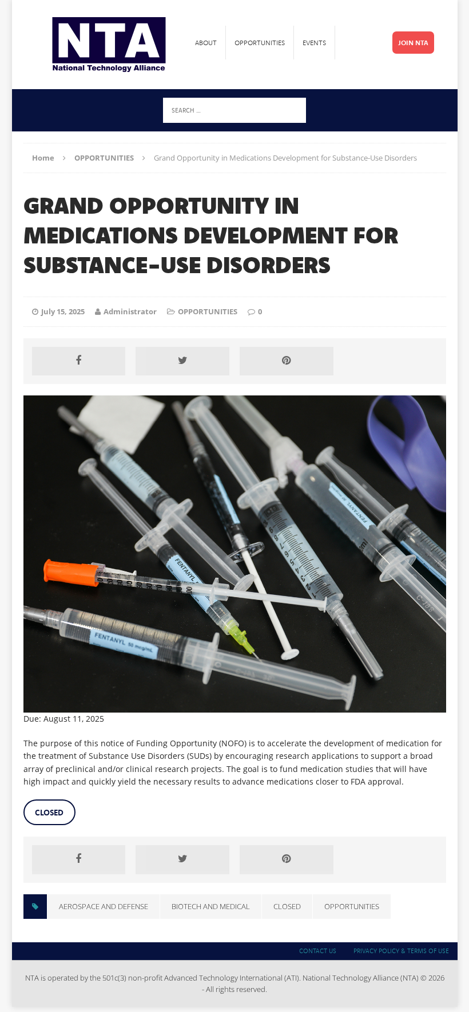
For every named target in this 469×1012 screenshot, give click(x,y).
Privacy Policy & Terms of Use (401, 951)
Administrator (130, 311)
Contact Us (317, 951)
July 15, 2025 (63, 311)
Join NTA (413, 42)
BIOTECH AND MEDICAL (211, 906)
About (206, 42)
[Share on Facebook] (79, 361)
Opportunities (259, 42)
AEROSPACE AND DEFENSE (103, 906)
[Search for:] (234, 109)
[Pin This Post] (286, 361)
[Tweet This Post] (182, 361)
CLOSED (287, 906)
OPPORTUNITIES (207, 311)
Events (314, 42)
